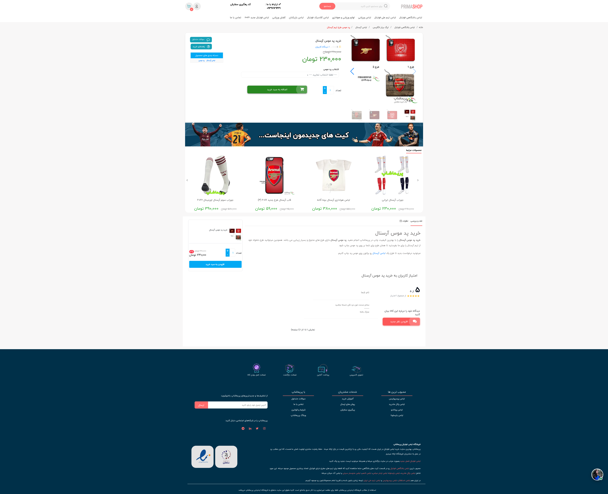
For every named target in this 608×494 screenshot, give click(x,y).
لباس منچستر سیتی (351, 473)
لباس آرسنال (361, 27)
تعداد (338, 90)
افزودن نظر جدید (399, 321)
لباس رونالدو (397, 410)
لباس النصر (366, 473)
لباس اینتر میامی (379, 473)
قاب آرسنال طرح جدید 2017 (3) (274, 200)
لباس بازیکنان (296, 17)
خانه (421, 27)
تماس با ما (235, 17)
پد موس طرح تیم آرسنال (338, 27)
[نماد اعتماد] (202, 456)
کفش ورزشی (278, 17)
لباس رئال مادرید (397, 404)
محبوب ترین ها (397, 392)
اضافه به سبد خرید (277, 89)
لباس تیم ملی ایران (372, 480)
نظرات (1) (404, 221)
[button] (352, 71)
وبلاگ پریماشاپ (298, 415)
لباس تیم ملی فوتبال (385, 17)
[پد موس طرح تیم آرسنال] (383, 69)
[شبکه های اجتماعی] (264, 428)
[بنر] (304, 134)
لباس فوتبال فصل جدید (410, 461)
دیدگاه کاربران (321, 47)
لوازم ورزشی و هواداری (343, 17)
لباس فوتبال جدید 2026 (257, 17)
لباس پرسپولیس (397, 399)
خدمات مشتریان (347, 392)
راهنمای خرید (199, 46)
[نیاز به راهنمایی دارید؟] (597, 474)
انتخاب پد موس (331, 69)
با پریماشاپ (298, 392)
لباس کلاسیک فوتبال (318, 17)
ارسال (201, 405)
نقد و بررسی (416, 221)
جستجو (327, 6)
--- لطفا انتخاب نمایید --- (322, 74)
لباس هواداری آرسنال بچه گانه (333, 200)
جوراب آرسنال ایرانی (392, 200)
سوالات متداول (198, 39)
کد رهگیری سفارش (240, 4)
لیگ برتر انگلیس (381, 27)
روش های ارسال (347, 404)
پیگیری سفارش (347, 410)
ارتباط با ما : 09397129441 (273, 6)
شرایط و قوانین (298, 410)
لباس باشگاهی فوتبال (410, 17)
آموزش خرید (348, 399)
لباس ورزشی (364, 17)
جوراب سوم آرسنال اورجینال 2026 (215, 200)
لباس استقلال (404, 480)
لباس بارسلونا (397, 415)
